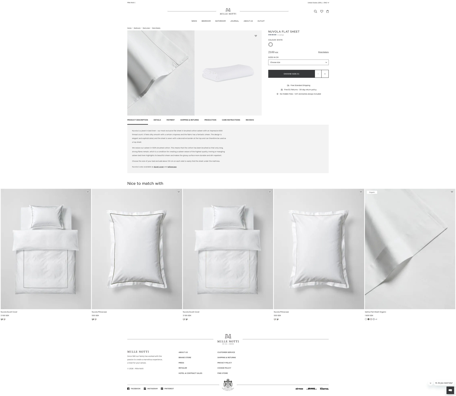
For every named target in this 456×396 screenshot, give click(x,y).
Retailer (183, 368)
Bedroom (206, 21)
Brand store (185, 357)
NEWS (194, 21)
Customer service (226, 352)
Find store (222, 373)
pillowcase (172, 167)
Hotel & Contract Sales (190, 373)
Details (157, 120)
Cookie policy (224, 368)
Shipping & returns (189, 120)
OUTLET (261, 21)
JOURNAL (234, 21)
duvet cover (159, 167)
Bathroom (220, 21)
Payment (171, 120)
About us (248, 21)
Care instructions (231, 120)
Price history (323, 52)
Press (181, 363)
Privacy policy (224, 363)
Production (210, 120)
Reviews (250, 120)
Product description (137, 120)
